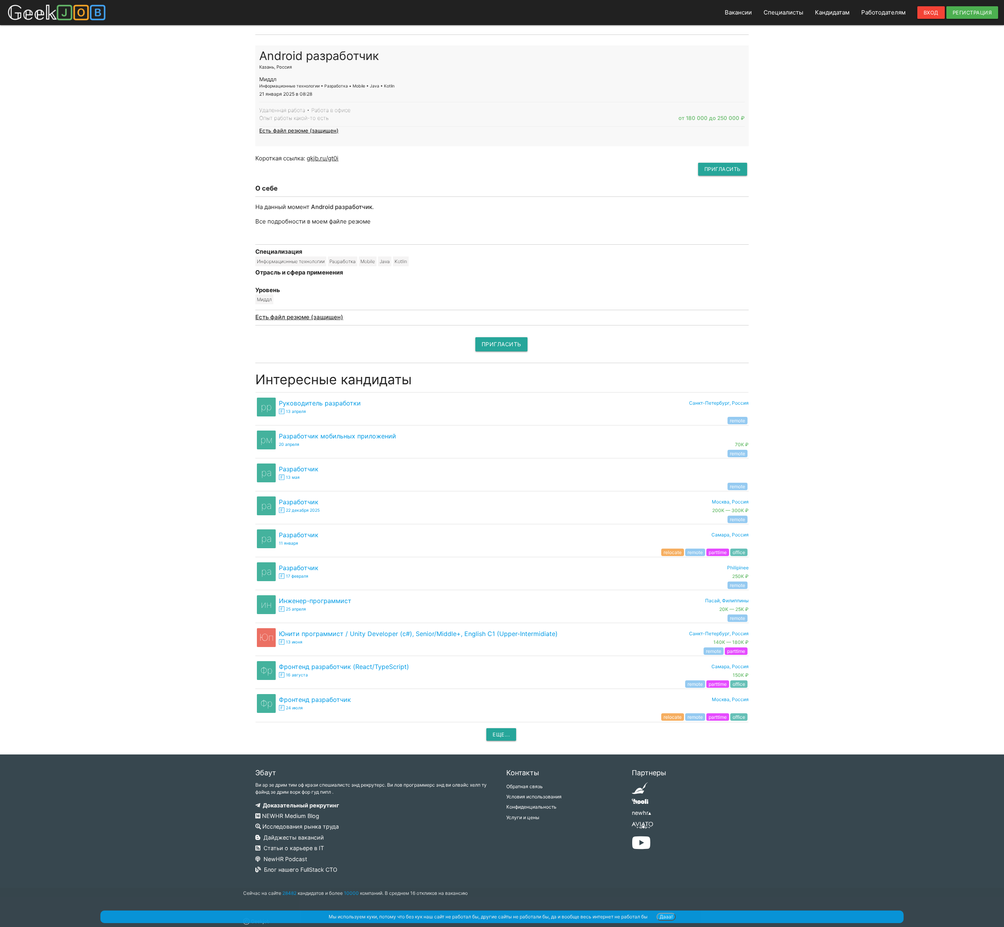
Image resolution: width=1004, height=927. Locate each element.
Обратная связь (524, 786)
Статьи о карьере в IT (292, 848)
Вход (931, 12)
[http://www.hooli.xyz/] (640, 804)
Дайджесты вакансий (292, 837)
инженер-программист (315, 601)
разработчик (298, 469)
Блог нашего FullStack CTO (299, 869)
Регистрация (972, 12)
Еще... (501, 734)
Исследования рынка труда (300, 826)
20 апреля (289, 444)
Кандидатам (832, 12)
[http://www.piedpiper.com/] (640, 790)
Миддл (264, 299)
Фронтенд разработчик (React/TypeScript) (344, 667)
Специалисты (783, 12)
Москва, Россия (730, 699)
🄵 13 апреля (292, 411)
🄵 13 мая (289, 477)
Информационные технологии (291, 261)
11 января (288, 543)
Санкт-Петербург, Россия (719, 403)
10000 (351, 893)
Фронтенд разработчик (315, 699)
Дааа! (666, 917)
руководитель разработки (320, 403)
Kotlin (401, 261)
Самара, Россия (730, 535)
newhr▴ (641, 812)
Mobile (367, 261)
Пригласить (722, 169)
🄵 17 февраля (293, 576)
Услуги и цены (522, 817)
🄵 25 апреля (292, 609)
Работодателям (883, 12)
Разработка (342, 261)
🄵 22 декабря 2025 (299, 510)
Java (385, 261)
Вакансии (738, 12)
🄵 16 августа (293, 675)
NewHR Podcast (283, 859)
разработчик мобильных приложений (337, 436)
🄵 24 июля (291, 708)
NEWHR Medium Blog (289, 815)
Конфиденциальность (531, 807)
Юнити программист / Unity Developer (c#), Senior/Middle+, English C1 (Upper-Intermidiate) (418, 634)
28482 (289, 893)
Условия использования (534, 797)
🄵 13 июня (290, 642)
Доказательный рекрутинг (299, 805)
